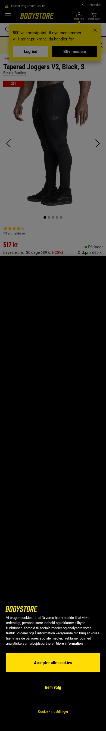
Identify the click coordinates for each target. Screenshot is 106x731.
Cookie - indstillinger (53, 711)
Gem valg (53, 687)
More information (69, 643)
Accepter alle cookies (53, 662)
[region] (53, 493)
